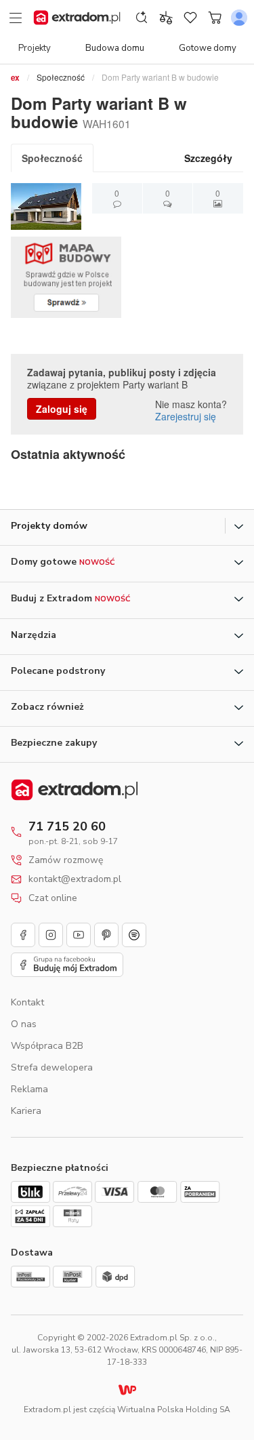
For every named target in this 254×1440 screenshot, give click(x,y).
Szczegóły (208, 158)
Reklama (29, 1089)
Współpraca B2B (47, 1045)
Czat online (52, 898)
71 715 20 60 (67, 826)
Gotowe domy (207, 48)
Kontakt (27, 1002)
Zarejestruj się (185, 416)
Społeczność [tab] (52, 158)
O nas (24, 1024)
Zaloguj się (61, 409)
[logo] (77, 17)
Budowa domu (114, 48)
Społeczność (61, 77)
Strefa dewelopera (52, 1067)
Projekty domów (49, 525)
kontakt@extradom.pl (74, 879)
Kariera (26, 1110)
